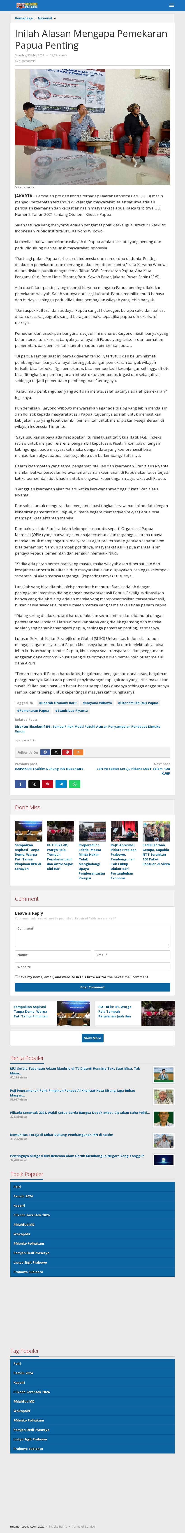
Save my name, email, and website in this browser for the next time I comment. (84, 977)
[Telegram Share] (61, 784)
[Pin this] (47, 784)
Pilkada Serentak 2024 (31, 1215)
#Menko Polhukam (29, 1243)
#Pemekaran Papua (33, 710)
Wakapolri (22, 1234)
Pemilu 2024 (23, 1196)
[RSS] (78, 752)
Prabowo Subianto (28, 1272)
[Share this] (20, 784)
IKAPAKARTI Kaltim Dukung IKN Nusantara (49, 766)
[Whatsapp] (74, 784)
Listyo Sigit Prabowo (30, 1262)
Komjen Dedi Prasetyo (31, 1253)
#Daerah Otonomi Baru (57, 703)
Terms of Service (83, 1526)
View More (92, 1038)
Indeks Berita (58, 1526)
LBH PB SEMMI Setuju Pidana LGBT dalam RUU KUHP (133, 769)
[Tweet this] (34, 784)
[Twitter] (56, 752)
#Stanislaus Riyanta (71, 710)
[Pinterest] (67, 752)
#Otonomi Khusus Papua (138, 703)
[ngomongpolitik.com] (28, 5)
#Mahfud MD (24, 1224)
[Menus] (172, 5)
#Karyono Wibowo (97, 703)
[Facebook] (45, 752)
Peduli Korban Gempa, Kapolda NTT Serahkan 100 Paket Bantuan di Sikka (156, 854)
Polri (17, 1187)
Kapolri (19, 1205)
